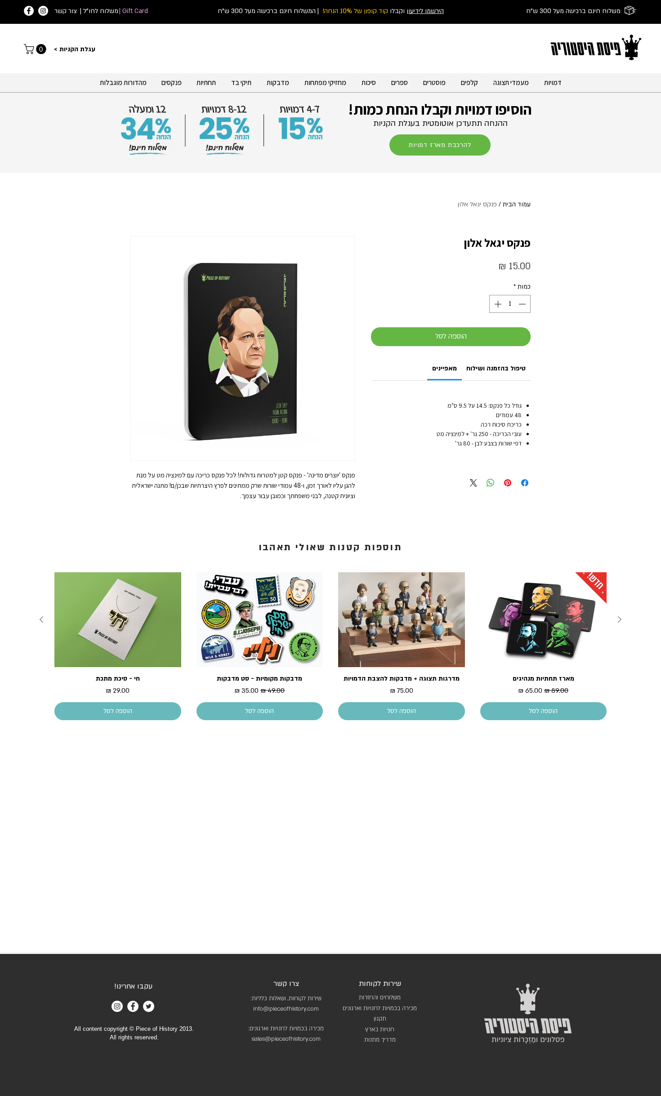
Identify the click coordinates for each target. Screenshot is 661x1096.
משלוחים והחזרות (380, 998)
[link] (36, 49)
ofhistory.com (303, 1039)
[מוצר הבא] (41, 619)
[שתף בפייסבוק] (524, 482)
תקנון (380, 1019)
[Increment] (497, 303)
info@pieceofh (272, 1009)
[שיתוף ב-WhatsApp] (490, 482)
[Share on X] (473, 482)
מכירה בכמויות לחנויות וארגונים (380, 1008)
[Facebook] (29, 11)
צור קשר (65, 11)
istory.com (305, 1009)
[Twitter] (148, 1006)
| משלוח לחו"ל (99, 11)
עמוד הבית (517, 204)
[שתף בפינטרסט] (507, 482)
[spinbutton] (510, 303)
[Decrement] (523, 303)
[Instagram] (43, 11)
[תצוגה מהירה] (543, 619)
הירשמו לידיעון (425, 11)
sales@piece (269, 1039)
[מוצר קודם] (619, 619)
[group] (330, 646)
